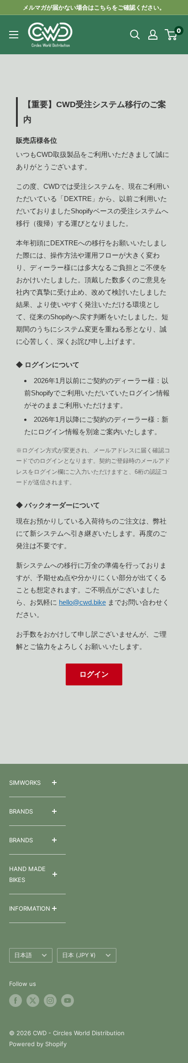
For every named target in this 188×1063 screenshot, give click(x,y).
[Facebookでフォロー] (15, 1000)
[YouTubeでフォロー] (67, 1000)
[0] (171, 34)
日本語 (23, 955)
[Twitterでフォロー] (32, 1000)
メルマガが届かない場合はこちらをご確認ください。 (94, 7)
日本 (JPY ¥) (79, 955)
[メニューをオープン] (13, 34)
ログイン (94, 674)
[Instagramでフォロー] (50, 1000)
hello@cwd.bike (82, 602)
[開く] (135, 35)
